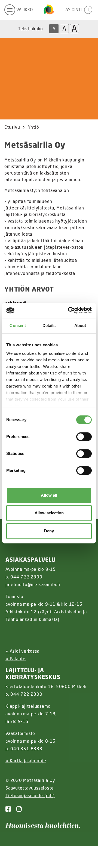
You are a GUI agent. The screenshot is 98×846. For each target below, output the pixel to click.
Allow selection (49, 513)
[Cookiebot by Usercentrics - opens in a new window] (69, 310)
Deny (49, 531)
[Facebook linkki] (8, 809)
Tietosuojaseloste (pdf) (30, 796)
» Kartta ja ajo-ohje (25, 761)
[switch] (84, 436)
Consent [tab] (18, 325)
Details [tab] (49, 325)
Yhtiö (33, 127)
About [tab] (80, 325)
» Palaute (15, 659)
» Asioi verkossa (22, 651)
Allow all (49, 495)
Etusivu (12, 127)
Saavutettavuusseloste (29, 788)
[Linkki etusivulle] (49, 9)
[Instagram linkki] (17, 809)
